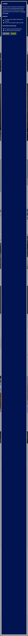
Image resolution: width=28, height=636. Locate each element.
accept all (13, 33)
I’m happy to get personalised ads (13, 29)
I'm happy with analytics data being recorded (13, 20)
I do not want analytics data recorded (13, 22)
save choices (6, 33)
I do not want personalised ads (12, 30)
